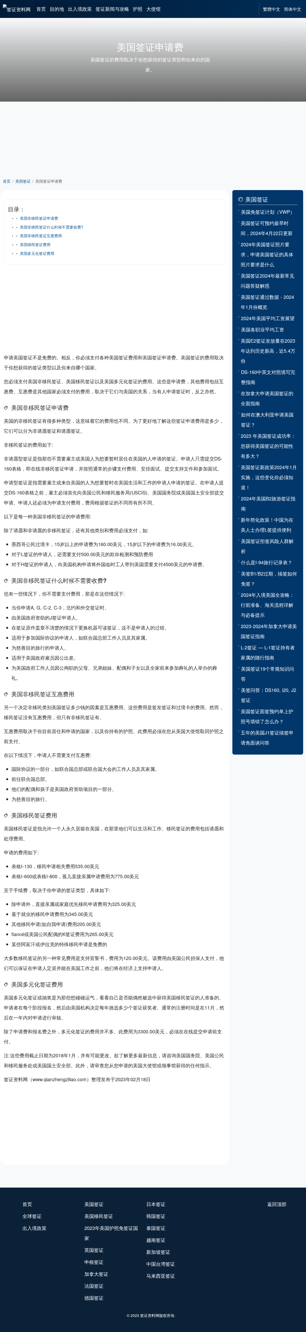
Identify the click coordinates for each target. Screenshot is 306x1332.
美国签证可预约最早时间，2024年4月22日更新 (267, 227)
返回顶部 (276, 1203)
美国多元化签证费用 (37, 253)
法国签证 (94, 1285)
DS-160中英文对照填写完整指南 (268, 376)
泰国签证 (155, 1227)
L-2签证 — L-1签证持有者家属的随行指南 (268, 652)
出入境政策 (80, 8)
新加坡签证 (158, 1251)
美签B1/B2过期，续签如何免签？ (269, 578)
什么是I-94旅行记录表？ (266, 562)
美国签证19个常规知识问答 (267, 673)
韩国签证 (155, 1215)
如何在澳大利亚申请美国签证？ (267, 419)
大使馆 (153, 8)
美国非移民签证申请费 (39, 218)
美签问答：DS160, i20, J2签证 (268, 694)
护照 (137, 8)
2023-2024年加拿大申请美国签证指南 (269, 631)
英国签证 (94, 1249)
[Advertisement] (153, 138)
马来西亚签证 (160, 1275)
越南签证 (155, 1239)
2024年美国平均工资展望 (268, 318)
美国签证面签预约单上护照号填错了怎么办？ (267, 716)
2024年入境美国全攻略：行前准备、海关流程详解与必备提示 (267, 604)
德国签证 (94, 1297)
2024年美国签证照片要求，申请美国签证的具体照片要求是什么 (267, 254)
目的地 (57, 8)
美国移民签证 (98, 1215)
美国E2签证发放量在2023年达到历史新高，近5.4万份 (268, 350)
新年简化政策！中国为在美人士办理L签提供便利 (267, 524)
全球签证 (32, 1215)
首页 (41, 8)
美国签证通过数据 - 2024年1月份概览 (267, 301)
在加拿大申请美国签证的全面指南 (267, 398)
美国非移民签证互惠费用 (41, 235)
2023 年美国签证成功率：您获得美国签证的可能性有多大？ (268, 445)
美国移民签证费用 (35, 244)
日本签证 (155, 1203)
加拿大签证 (96, 1273)
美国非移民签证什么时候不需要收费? (51, 227)
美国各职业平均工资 (262, 329)
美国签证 (23, 181)
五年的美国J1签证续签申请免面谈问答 (267, 737)
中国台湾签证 (160, 1263)
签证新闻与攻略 (112, 8)
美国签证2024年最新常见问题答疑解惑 (267, 280)
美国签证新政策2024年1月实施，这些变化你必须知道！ (269, 477)
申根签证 (94, 1261)
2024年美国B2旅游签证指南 (268, 503)
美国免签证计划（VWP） (268, 211)
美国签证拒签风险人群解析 (267, 545)
